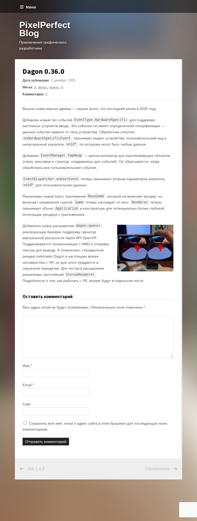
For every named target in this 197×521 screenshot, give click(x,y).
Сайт (27, 404)
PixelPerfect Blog (44, 29)
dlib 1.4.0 (36, 468)
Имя (27, 366)
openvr (54, 87)
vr (62, 87)
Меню (31, 7)
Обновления (157, 468)
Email (28, 385)
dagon (42, 87)
